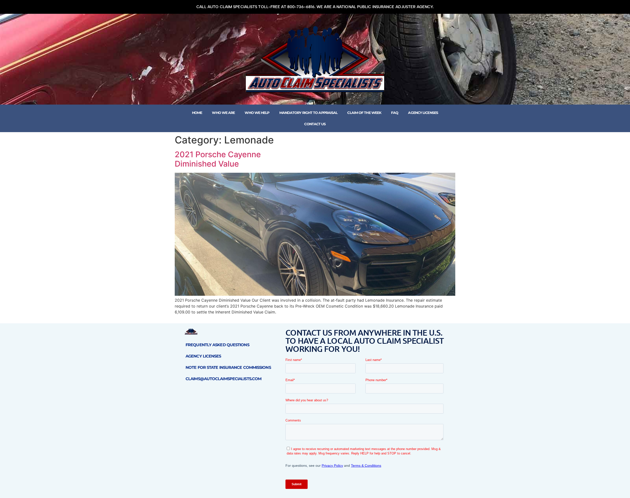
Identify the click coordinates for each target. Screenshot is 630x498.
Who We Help (257, 112)
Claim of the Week (364, 112)
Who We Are (223, 112)
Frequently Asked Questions (217, 344)
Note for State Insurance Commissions (228, 367)
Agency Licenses (423, 112)
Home (197, 112)
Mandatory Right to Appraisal (308, 112)
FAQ (394, 112)
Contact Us (315, 124)
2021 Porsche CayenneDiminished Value (218, 159)
